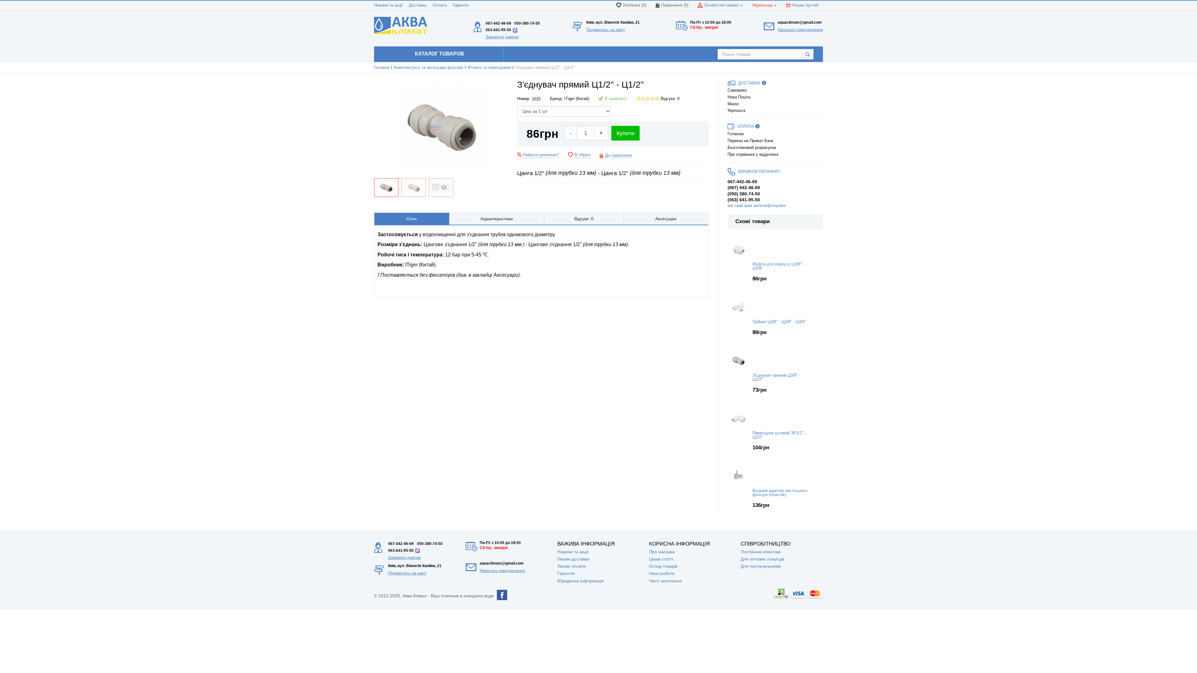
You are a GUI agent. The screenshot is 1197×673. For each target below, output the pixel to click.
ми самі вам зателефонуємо (757, 205)
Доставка (417, 5)
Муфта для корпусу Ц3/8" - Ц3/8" (778, 266)
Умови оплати (571, 566)
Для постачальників (761, 566)
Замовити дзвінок (502, 37)
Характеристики (496, 218)
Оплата (440, 5)
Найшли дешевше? (541, 155)
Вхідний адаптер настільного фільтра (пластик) (779, 493)
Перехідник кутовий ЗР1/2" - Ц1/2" (779, 435)
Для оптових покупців (762, 558)
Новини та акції (388, 5)
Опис (411, 218)
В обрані (582, 155)
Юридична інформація (580, 580)
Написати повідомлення (800, 29)
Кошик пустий (805, 5)
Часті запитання (665, 580)
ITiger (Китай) (576, 99)
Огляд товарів (663, 566)
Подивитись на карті (605, 29)
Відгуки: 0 (670, 99)
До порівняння (618, 155)
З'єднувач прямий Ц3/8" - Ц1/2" (776, 377)
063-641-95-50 (498, 30)
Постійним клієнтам (761, 551)
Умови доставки (573, 558)
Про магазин (662, 551)
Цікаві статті (661, 558)
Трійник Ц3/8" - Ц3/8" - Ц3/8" (779, 322)
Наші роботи (662, 573)
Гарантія (461, 5)
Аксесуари (665, 218)
